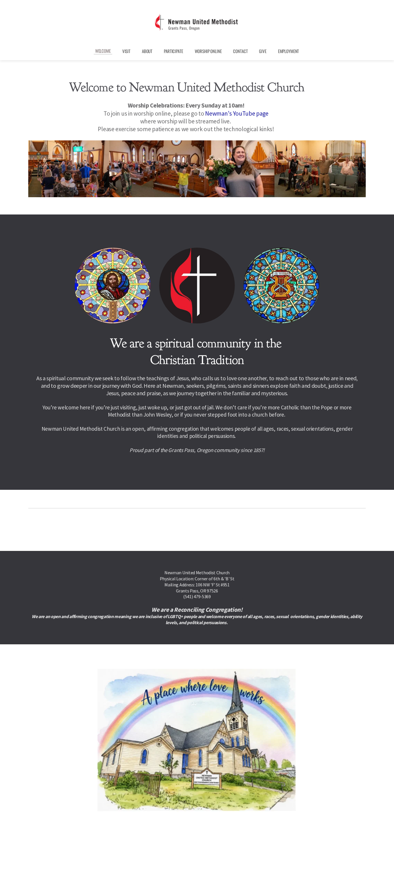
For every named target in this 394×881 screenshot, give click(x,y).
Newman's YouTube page (237, 113)
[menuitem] (103, 51)
